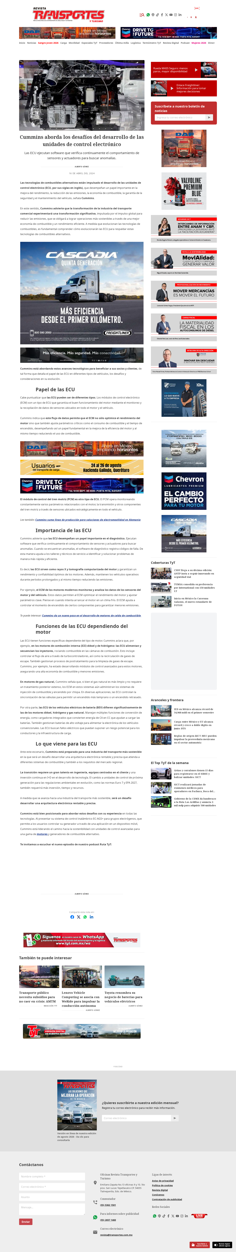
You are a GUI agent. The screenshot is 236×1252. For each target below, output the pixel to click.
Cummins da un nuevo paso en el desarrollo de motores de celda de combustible (91, 615)
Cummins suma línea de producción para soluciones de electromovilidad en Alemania (88, 520)
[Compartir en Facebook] (72, 917)
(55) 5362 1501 (108, 1205)
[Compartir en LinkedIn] (91, 917)
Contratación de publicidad (167, 1199)
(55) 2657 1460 (108, 1219)
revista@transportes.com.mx (116, 1234)
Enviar (26, 1222)
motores (42, 834)
